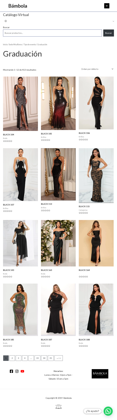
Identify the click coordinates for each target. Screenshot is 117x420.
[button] (108, 411)
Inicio (5, 44)
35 (51, 358)
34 (44, 358)
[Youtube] (22, 371)
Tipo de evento (29, 44)
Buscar (6, 27)
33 (37, 358)
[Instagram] (17, 371)
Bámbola (17, 6)
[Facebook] (11, 371)
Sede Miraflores (15, 44)
